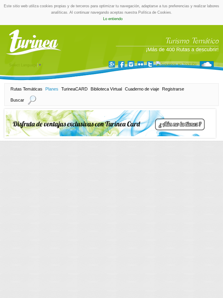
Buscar (17, 99)
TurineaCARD (74, 88)
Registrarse (173, 88)
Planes (51, 88)
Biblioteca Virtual (106, 88)
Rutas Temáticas (26, 88)
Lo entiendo (113, 19)
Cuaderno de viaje (142, 88)
